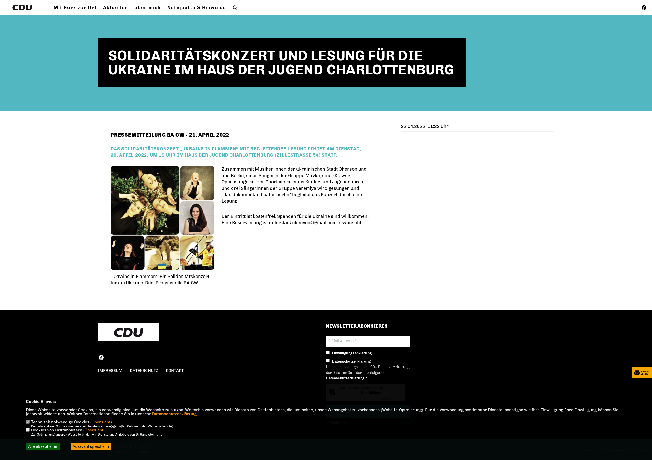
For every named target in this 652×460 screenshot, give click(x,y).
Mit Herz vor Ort (75, 7)
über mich (147, 7)
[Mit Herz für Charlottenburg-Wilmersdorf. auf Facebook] (101, 358)
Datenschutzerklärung (174, 413)
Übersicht (101, 421)
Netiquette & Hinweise (196, 7)
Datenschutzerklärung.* (347, 378)
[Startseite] (128, 332)
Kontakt (175, 370)
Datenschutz (144, 370)
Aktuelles (115, 7)
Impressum (110, 370)
